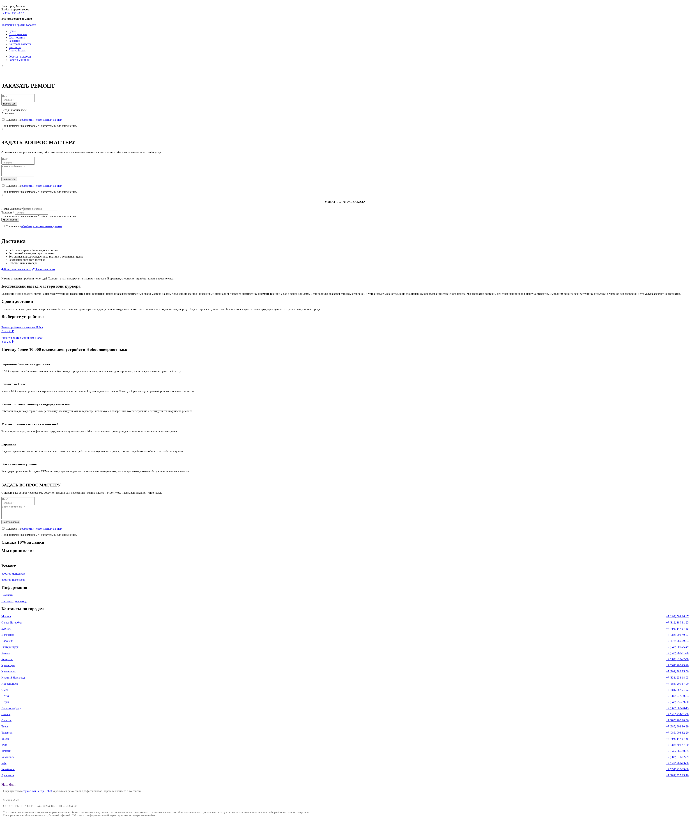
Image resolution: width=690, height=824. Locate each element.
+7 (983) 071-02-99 (677, 757)
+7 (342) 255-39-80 (677, 702)
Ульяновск (7, 757)
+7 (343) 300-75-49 (677, 646)
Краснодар (8, 665)
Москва (6, 616)
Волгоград (7, 634)
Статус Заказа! (17, 50)
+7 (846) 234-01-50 (677, 714)
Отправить (11, 219)
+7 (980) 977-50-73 (677, 695)
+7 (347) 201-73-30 (677, 763)
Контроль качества (20, 43)
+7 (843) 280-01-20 (677, 653)
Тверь (4, 726)
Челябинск (8, 769)
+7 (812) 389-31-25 (677, 622)
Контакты (15, 47)
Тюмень (6, 750)
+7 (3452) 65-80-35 (677, 750)
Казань (5, 653)
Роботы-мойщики (19, 59)
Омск (4, 689)
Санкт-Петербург (12, 622)
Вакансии (7, 595)
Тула (4, 744)
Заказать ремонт (45, 269)
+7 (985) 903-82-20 (677, 732)
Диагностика (17, 37)
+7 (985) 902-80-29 (677, 726)
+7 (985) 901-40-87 (677, 634)
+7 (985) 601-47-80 (677, 744)
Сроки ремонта (18, 34)
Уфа (3, 763)
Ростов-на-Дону (11, 708)
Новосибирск (9, 683)
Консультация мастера (17, 269)
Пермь (5, 702)
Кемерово (7, 659)
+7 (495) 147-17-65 (677, 628)
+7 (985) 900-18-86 (677, 720)
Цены (12, 31)
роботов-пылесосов (13, 579)
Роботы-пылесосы (20, 56)
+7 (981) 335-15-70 (677, 775)
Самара (5, 714)
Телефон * (7, 212)
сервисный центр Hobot (37, 791)
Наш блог (8, 784)
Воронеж (7, 640)
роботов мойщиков (13, 573)
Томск (5, 738)
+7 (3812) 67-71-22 (677, 689)
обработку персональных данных (41, 119)
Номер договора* (12, 208)
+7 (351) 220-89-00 (677, 769)
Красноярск (8, 671)
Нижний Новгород (13, 677)
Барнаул (6, 628)
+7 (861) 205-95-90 (677, 665)
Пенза (5, 695)
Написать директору (14, 601)
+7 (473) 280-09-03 (677, 640)
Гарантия (14, 40)
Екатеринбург (10, 646)
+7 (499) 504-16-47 (12, 12)
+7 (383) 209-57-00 (677, 683)
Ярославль (7, 775)
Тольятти (7, 732)
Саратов (6, 720)
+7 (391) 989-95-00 (677, 671)
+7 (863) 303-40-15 (677, 708)
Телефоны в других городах (18, 24)
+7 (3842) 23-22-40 (677, 659)
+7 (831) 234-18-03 (677, 677)
